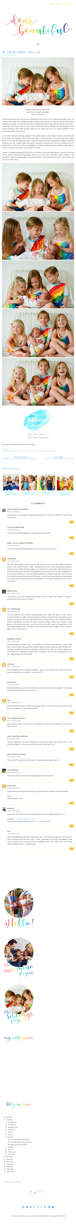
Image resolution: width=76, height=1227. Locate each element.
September (11, 1127)
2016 (8, 1159)
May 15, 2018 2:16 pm (13, 641)
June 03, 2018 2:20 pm (13, 811)
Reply (71, 522)
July (9, 1132)
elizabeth (10, 808)
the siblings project (51, 451)
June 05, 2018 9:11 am (13, 833)
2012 (8, 1169)
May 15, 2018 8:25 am (13, 511)
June (9, 831)
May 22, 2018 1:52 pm (13, 772)
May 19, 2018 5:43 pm (13, 738)
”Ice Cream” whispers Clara (25, 819)
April (9, 1147)
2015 (8, 1162)
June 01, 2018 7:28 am (13, 788)
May (9, 1137)
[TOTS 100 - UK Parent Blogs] (38, 1190)
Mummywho (11, 785)
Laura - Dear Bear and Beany (17, 736)
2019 (8, 1117)
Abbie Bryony (12, 591)
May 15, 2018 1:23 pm (13, 611)
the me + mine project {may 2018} (18, 1139)
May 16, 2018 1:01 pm (13, 684)
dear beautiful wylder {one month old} (19, 1142)
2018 (8, 1120)
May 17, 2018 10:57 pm (13, 702)
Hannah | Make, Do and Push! (17, 509)
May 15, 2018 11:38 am (13, 593)
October (11, 1125)
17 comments (5, 449)
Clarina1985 (11, 558)
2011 (8, 1171)
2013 (8, 1166)
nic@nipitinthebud (14, 639)
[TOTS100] (38, 1192)
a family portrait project (15, 451)
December (11, 1122)
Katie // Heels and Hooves (16, 754)
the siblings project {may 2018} (17, 1144)
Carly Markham (12, 770)
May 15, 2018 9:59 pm (13, 666)
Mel (8, 700)
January (10, 1154)
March (10, 1149)
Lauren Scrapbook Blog (15, 527)
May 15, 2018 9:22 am (13, 545)
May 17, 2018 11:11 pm (13, 720)
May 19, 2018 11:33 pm (13, 757)
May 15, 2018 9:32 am (13, 561)
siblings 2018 (42, 451)
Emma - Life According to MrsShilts (20, 543)
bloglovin (36, 821)
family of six (34, 451)
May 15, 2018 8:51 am (13, 529)
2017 (8, 1157)
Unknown (10, 664)
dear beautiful (27, 451)
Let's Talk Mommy (13, 609)
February (11, 1152)
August (10, 1129)
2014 (8, 1164)
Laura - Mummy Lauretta (16, 718)
